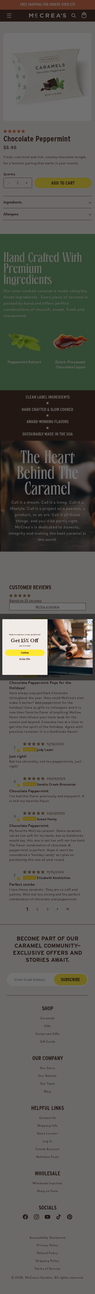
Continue (25, 652)
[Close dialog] (90, 622)
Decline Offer (24, 659)
